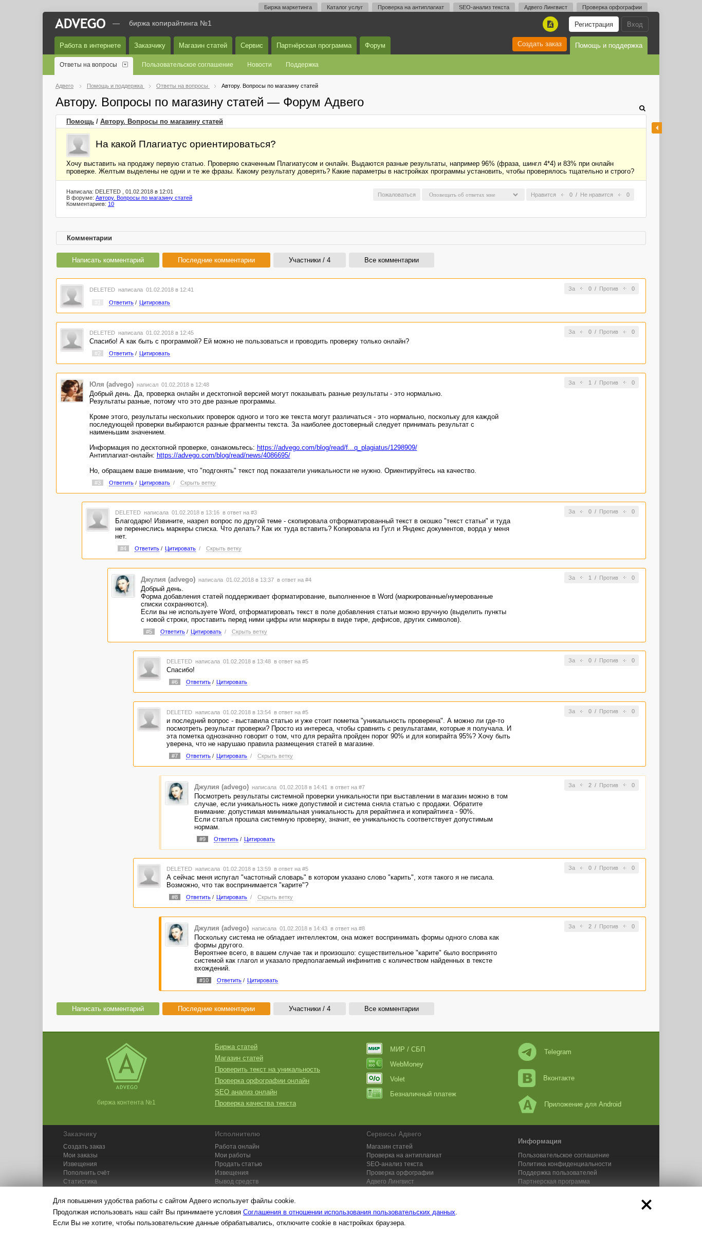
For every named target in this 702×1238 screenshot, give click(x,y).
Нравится (543, 195)
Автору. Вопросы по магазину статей (161, 121)
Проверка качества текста (255, 1103)
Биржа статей (236, 1047)
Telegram (557, 1052)
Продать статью (238, 1164)
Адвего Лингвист (545, 7)
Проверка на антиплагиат (411, 7)
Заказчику (149, 45)
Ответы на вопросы (88, 64)
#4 (123, 548)
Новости (259, 64)
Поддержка (302, 64)
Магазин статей (203, 45)
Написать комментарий (108, 260)
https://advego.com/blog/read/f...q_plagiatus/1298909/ (337, 447)
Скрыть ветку (198, 483)
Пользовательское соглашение (187, 64)
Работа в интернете (90, 45)
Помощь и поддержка (608, 45)
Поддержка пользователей (557, 1172)
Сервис (252, 45)
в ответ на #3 (240, 512)
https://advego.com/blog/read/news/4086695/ (223, 455)
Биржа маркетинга (288, 7)
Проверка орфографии (612, 7)
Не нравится (596, 195)
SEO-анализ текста (484, 7)
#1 (98, 302)
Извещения (80, 1164)
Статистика (80, 1181)
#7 (175, 756)
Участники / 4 (309, 260)
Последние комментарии (216, 260)
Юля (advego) (111, 384)
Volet (397, 1079)
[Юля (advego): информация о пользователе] (72, 390)
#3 (98, 483)
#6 (175, 682)
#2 (98, 353)
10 (111, 204)
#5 (149, 631)
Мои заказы (80, 1155)
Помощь (80, 121)
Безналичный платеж (423, 1094)
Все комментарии (391, 260)
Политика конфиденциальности (565, 1164)
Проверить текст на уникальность (267, 1069)
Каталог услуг (345, 7)
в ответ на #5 (291, 661)
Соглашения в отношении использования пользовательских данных (349, 1212)
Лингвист (390, 1181)
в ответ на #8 (347, 928)
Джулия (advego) (168, 579)
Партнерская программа (554, 1181)
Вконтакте (559, 1078)
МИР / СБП (407, 1049)
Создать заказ (540, 44)
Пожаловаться (397, 195)
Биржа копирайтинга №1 (170, 23)
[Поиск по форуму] (642, 108)
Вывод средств (236, 1181)
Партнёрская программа (314, 45)
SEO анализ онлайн (246, 1092)
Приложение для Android (582, 1104)
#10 (204, 980)
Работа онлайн (237, 1146)
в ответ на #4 (294, 580)
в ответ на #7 (347, 787)
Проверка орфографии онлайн (262, 1080)
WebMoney (406, 1064)
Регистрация (594, 24)
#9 (202, 839)
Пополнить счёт (86, 1172)
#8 (175, 897)
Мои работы (233, 1155)
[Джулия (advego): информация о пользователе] (123, 585)
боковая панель (657, 128)
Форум (375, 45)
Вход (635, 24)
